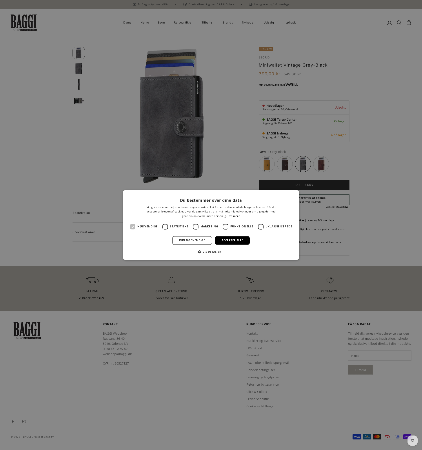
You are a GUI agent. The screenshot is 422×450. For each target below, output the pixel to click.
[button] (211, 251)
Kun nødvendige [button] (192, 240)
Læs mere (233, 216)
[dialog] (211, 225)
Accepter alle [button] (232, 240)
